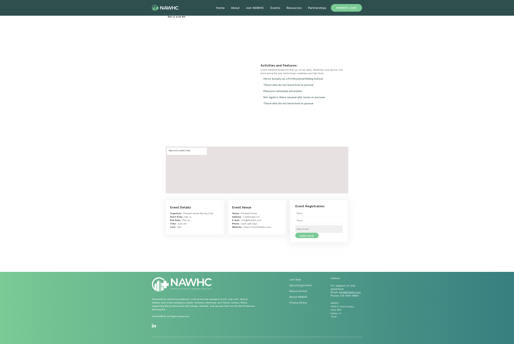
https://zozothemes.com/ (258, 227)
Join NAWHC (255, 8)
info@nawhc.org (350, 292)
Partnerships (317, 8)
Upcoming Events (300, 285)
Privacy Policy (298, 302)
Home (220, 8)
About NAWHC (298, 297)
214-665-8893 (349, 295)
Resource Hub (298, 291)
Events (275, 8)
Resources (294, 8)
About (235, 8)
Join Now (295, 279)
